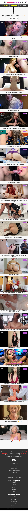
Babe (14, 491)
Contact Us (14, 475)
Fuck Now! (5, 5)
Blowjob (14, 489)
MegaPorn (13, 508)
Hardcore (14, 486)
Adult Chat (14, 5)
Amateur (14, 484)
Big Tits (14, 487)
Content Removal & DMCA (14, 470)
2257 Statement (14, 472)
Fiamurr (14, 498)
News (14, 465)
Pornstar (14, 482)
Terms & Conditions (14, 466)
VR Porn (8, 508)
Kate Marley (14, 499)
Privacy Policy (14, 468)
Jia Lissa (14, 496)
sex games (23, 5)
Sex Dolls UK (18, 508)
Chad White (14, 503)
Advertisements (14, 474)
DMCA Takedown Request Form (14, 477)
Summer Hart (14, 505)
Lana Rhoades (14, 501)
